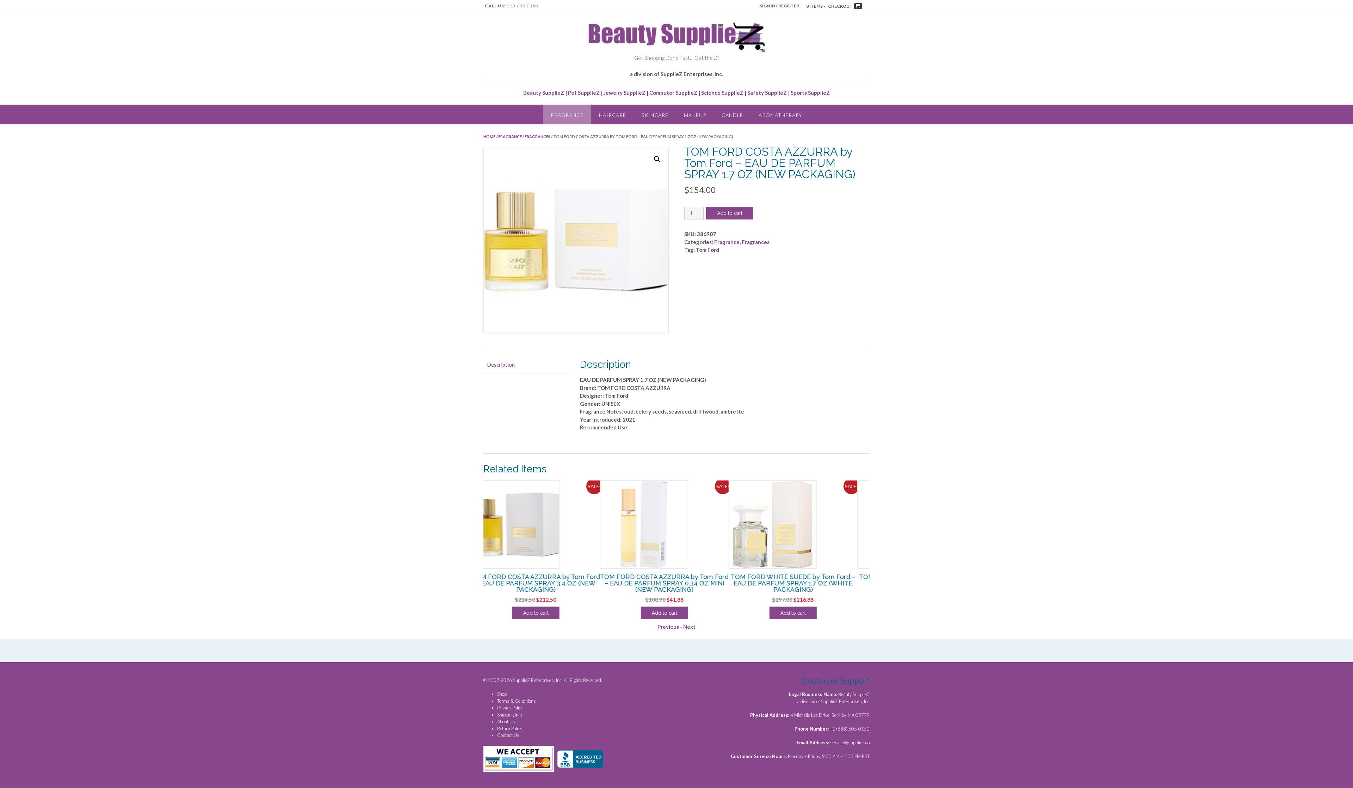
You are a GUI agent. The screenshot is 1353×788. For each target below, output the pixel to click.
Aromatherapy (780, 115)
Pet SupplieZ (584, 92)
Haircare (612, 115)
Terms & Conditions (516, 701)
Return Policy (509, 728)
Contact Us (508, 735)
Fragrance (567, 115)
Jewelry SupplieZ (624, 92)
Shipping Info (509, 715)
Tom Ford (707, 250)
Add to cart (729, 213)
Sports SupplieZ (810, 92)
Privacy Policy (510, 708)
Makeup (695, 115)
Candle (732, 115)
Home (489, 136)
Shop (502, 694)
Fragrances (537, 136)
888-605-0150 (522, 5)
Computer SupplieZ (673, 92)
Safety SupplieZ (767, 92)
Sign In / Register (779, 5)
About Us (506, 721)
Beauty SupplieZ (543, 92)
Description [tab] (501, 364)
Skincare (655, 115)
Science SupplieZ (722, 92)
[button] (657, 159)
